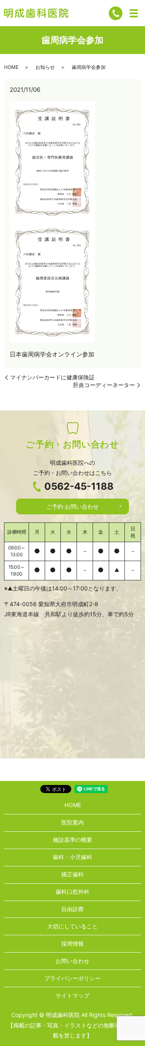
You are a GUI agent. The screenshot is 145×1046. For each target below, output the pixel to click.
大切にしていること (72, 926)
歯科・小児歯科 (72, 856)
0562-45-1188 (79, 486)
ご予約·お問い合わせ (72, 506)
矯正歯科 (72, 874)
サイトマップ (72, 995)
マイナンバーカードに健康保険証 (52, 377)
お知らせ (45, 67)
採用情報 (72, 943)
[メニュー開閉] (134, 13)
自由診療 (72, 908)
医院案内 (72, 822)
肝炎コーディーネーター (104, 384)
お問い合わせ (72, 960)
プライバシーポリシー (72, 978)
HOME (11, 67)
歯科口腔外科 (72, 891)
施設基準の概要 (72, 839)
